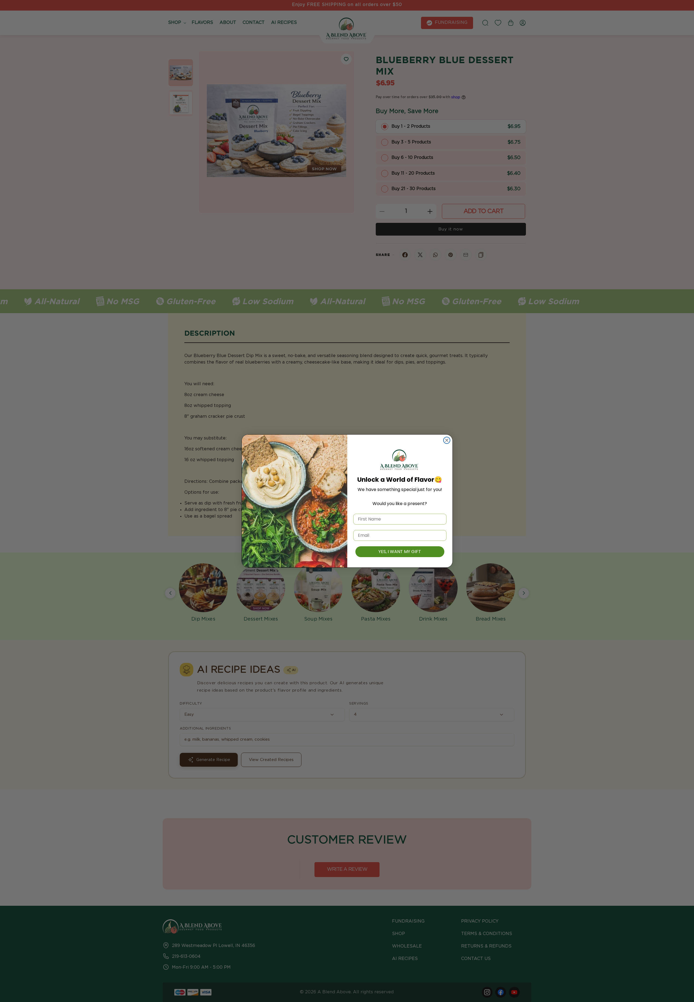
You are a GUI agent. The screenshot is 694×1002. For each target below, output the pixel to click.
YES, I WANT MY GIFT (399, 551)
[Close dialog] (447, 440)
